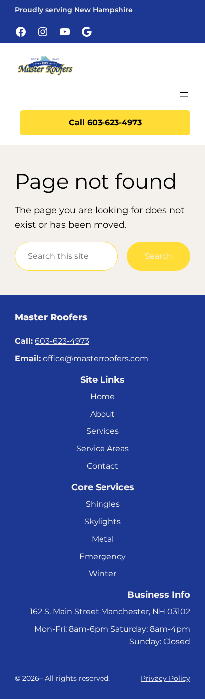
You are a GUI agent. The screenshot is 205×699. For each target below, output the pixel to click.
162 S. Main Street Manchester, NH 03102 (110, 611)
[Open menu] (184, 94)
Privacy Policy (165, 678)
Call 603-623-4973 (105, 122)
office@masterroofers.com (95, 358)
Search (158, 256)
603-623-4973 (62, 341)
